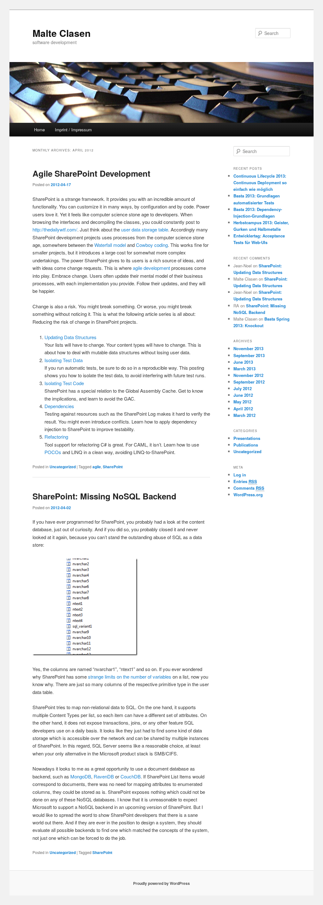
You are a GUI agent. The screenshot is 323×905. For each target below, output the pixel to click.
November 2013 (248, 348)
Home (39, 130)
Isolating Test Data (63, 360)
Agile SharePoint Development (91, 173)
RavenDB (104, 776)
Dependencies (59, 406)
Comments (248, 488)
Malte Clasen (61, 33)
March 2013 (244, 369)
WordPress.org (248, 495)
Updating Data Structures (70, 337)
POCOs (52, 452)
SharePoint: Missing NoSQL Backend (104, 496)
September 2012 (249, 382)
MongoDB (80, 776)
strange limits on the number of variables (129, 676)
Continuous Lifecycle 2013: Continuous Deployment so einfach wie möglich (260, 182)
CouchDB (130, 776)
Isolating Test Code (64, 383)
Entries (245, 481)
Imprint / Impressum (73, 130)
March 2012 (244, 415)
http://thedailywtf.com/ (54, 229)
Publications (245, 445)
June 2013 (243, 362)
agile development (151, 268)
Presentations (246, 438)
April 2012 (243, 409)
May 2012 (242, 402)
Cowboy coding (152, 245)
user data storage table (144, 229)
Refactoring (56, 436)
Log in (239, 475)
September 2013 (249, 355)
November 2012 (248, 375)
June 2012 (243, 395)
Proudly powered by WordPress (161, 883)
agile (96, 467)
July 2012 (242, 388)
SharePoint (113, 467)
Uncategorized (63, 467)
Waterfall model (110, 245)
